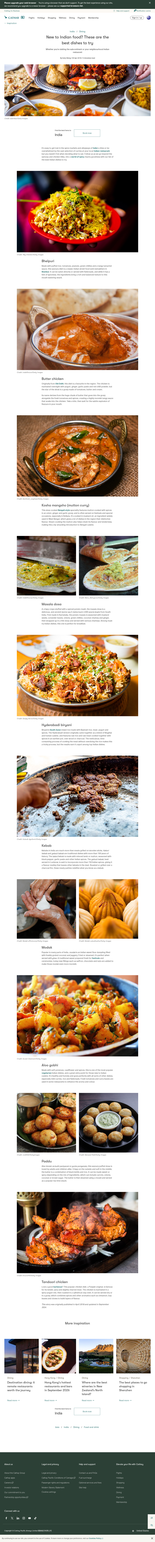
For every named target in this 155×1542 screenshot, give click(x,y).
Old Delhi (59, 383)
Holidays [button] (41, 18)
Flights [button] (32, 18)
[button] (152, 1538)
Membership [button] (93, 18)
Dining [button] (72, 18)
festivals (96, 958)
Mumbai (45, 271)
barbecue (57, 1286)
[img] (150, 3)
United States (142, 1530)
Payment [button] (81, 18)
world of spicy (77, 156)
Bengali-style (64, 510)
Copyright (8, 1531)
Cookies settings (49, 1492)
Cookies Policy (95, 1538)
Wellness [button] (62, 18)
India (95, 148)
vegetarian (46, 1073)
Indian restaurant (102, 151)
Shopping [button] (52, 18)
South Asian (55, 729)
